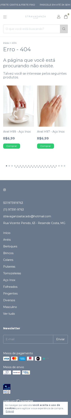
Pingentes (10, 293)
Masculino (10, 307)
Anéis (7, 239)
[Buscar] (64, 29)
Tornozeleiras (12, 273)
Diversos (9, 300)
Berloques (10, 246)
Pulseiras (9, 266)
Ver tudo (9, 313)
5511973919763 (13, 203)
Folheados (10, 287)
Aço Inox (9, 280)
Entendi (10, 411)
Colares (8, 260)
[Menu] (5, 17)
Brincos (8, 253)
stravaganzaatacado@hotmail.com (27, 216)
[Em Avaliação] (35, 389)
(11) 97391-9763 (13, 209)
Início (6, 42)
